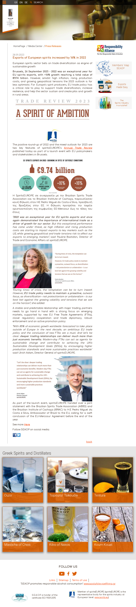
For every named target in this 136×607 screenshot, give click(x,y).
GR (15, 2)
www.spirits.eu (101, 597)
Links (52, 580)
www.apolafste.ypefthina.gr (100, 584)
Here (27, 424)
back (89, 442)
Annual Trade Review (78, 148)
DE (26, 2)
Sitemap (63, 580)
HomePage (19, 46)
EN (21, 2)
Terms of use (79, 580)
